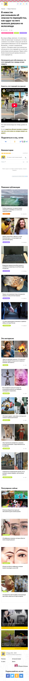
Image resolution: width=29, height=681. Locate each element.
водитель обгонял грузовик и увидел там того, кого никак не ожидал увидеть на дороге (14, 131)
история (6, 448)
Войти (13, 661)
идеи (5, 506)
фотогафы (7, 420)
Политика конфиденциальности (13, 654)
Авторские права (16, 658)
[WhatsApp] (25, 141)
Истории (23, 33)
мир (5, 591)
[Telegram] (27, 141)
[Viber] (22, 141)
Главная (3, 8)
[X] (20, 141)
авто (16, 33)
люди (5, 365)
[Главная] (5, 4)
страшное (7, 325)
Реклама (3, 658)
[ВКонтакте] (5, 141)
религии (6, 393)
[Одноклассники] (14, 141)
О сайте (3, 661)
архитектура (7, 477)
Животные (7, 213)
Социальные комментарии (20, 176)
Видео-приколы (12, 8)
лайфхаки (7, 563)
